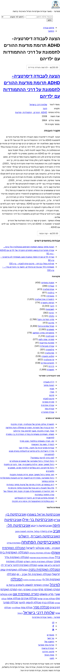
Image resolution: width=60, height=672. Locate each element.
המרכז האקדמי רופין (28, 589)
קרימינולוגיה (49, 359)
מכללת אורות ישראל (46, 598)
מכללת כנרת (48, 602)
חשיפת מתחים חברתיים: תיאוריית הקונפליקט (34, 498)
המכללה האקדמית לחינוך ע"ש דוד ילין (19, 565)
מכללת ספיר (41, 607)
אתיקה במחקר (48, 481)
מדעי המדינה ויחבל (45, 319)
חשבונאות (50, 309)
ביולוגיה (50, 292)
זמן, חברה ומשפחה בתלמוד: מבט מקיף (37, 441)
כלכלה (51, 316)
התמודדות (27, 112)
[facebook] (53, 626)
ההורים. (36, 112)
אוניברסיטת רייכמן (41, 525)
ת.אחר (20, 613)
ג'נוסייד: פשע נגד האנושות (42, 444)
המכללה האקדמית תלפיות (32, 580)
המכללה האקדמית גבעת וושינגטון (42, 557)
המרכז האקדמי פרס (49, 589)
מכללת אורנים (29, 598)
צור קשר (50, 638)
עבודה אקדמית (47, 405)
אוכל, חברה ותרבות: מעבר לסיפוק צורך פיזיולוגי (33, 431)
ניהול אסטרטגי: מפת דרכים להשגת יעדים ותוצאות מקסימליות (27, 478)
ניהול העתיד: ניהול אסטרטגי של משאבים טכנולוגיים (32, 461)
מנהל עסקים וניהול (46, 326)
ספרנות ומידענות (46, 342)
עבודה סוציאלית (47, 346)
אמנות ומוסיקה (47, 282)
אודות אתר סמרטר (46, 645)
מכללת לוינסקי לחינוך (30, 602)
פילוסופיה (50, 349)
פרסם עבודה (48, 27)
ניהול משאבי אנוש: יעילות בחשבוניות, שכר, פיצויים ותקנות (29, 464)
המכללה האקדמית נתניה (44, 569)
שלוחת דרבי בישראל (38, 104)
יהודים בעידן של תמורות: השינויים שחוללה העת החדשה (30, 427)
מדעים (51, 322)
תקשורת (50, 369)
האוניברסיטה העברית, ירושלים (39, 536)
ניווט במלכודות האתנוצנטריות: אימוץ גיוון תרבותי (33, 501)
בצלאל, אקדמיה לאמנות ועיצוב (27, 531)
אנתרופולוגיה (48, 289)
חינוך (45, 108)
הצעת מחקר (49, 385)
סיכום (51, 395)
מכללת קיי (15, 607)
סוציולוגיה (50, 336)
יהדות (51, 312)
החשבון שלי (49, 641)
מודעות (18, 112)
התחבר (51, 31)
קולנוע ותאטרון (48, 356)
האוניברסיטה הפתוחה (40, 542)
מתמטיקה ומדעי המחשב (43, 332)
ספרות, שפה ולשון (46, 339)
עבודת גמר (49, 408)
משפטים (50, 329)
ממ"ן (52, 392)
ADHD (44, 112)
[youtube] (53, 629)
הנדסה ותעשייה (47, 302)
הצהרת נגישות (48, 648)
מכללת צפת (26, 607)
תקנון (52, 658)
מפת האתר (49, 655)
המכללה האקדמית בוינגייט (40, 553)
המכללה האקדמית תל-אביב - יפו (34, 574)
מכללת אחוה (14, 598)
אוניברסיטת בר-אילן (37, 519)
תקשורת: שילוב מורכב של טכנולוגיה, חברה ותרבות (32, 424)
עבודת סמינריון (47, 412)
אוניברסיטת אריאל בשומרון (43, 514)
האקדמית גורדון (14, 543)
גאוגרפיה (50, 296)
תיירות (51, 366)
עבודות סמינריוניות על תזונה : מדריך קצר (36, 447)
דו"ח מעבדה (48, 382)
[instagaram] (53, 622)
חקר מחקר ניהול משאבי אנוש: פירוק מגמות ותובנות (32, 474)
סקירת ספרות (48, 402)
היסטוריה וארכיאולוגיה (44, 299)
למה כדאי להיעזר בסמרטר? (42, 457)
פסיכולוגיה (49, 353)
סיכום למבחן (48, 398)
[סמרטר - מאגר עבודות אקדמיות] (55, 8)
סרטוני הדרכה (48, 651)
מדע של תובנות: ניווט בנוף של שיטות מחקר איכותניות (31, 488)
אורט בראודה (46, 531)
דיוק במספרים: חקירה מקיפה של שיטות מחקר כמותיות (30, 484)
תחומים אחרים (47, 363)
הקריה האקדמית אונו (26, 594)
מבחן (52, 388)
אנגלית (51, 286)
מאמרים (50, 635)
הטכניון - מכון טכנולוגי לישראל (43, 547)
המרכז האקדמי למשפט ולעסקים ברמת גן (27, 584)
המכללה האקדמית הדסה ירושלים (38, 561)
